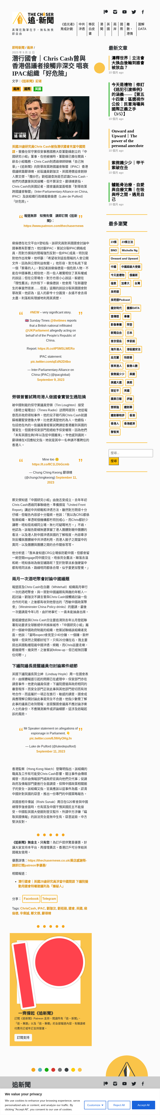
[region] (80, 1102)
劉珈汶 (51, 908)
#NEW (34, 312)
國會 (71, 908)
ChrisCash (28, 908)
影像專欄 (116, 324)
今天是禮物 (117, 275)
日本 (129, 332)
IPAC (41, 908)
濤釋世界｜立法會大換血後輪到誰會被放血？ (128, 63)
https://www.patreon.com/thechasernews (54, 226)
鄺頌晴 (46, 913)
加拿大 (125, 283)
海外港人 (116, 349)
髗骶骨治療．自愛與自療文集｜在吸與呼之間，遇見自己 (128, 192)
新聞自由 (116, 332)
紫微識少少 (117, 374)
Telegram (49, 898)
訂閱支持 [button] (23, 1037)
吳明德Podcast (120, 299)
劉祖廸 (62, 908)
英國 (38, 89)
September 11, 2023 (50, 751)
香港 (132, 415)
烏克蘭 (115, 357)
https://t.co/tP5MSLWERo (56, 348)
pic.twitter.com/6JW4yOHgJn (50, 738)
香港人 (115, 423)
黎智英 (115, 431)
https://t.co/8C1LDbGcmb (50, 464)
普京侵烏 (116, 341)
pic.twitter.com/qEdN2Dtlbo (51, 361)
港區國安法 (133, 349)
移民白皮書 (92, 29)
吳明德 (115, 291)
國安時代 (116, 308)
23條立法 (127, 242)
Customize (93, 1105)
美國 (132, 374)
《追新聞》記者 (31, 81)
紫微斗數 (132, 365)
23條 (114, 242)
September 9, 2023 (50, 379)
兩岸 (30, 47)
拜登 (129, 324)
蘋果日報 (116, 398)
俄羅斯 (134, 275)
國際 (27, 89)
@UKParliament (37, 330)
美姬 (129, 382)
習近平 (115, 390)
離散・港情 (130, 29)
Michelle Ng (130, 250)
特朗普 (128, 357)
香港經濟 (129, 423)
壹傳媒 (115, 316)
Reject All (119, 1105)
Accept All (143, 1105)
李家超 (131, 341)
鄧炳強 (115, 407)
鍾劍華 (128, 407)
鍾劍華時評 (117, 415)
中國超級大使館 (130, 266)
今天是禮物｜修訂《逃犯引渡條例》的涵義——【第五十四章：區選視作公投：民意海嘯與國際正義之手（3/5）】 (128, 99)
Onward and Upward (124, 258)
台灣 (137, 283)
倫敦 (113, 283)
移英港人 (116, 365)
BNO (114, 250)
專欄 (127, 316)
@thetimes (58, 320)
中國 (113, 266)
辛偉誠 (24, 913)
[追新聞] (33, 18)
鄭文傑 (35, 913)
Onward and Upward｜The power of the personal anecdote (127, 138)
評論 (129, 398)
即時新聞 (18, 47)
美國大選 (116, 382)
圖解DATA (133, 308)
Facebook (31, 898)
